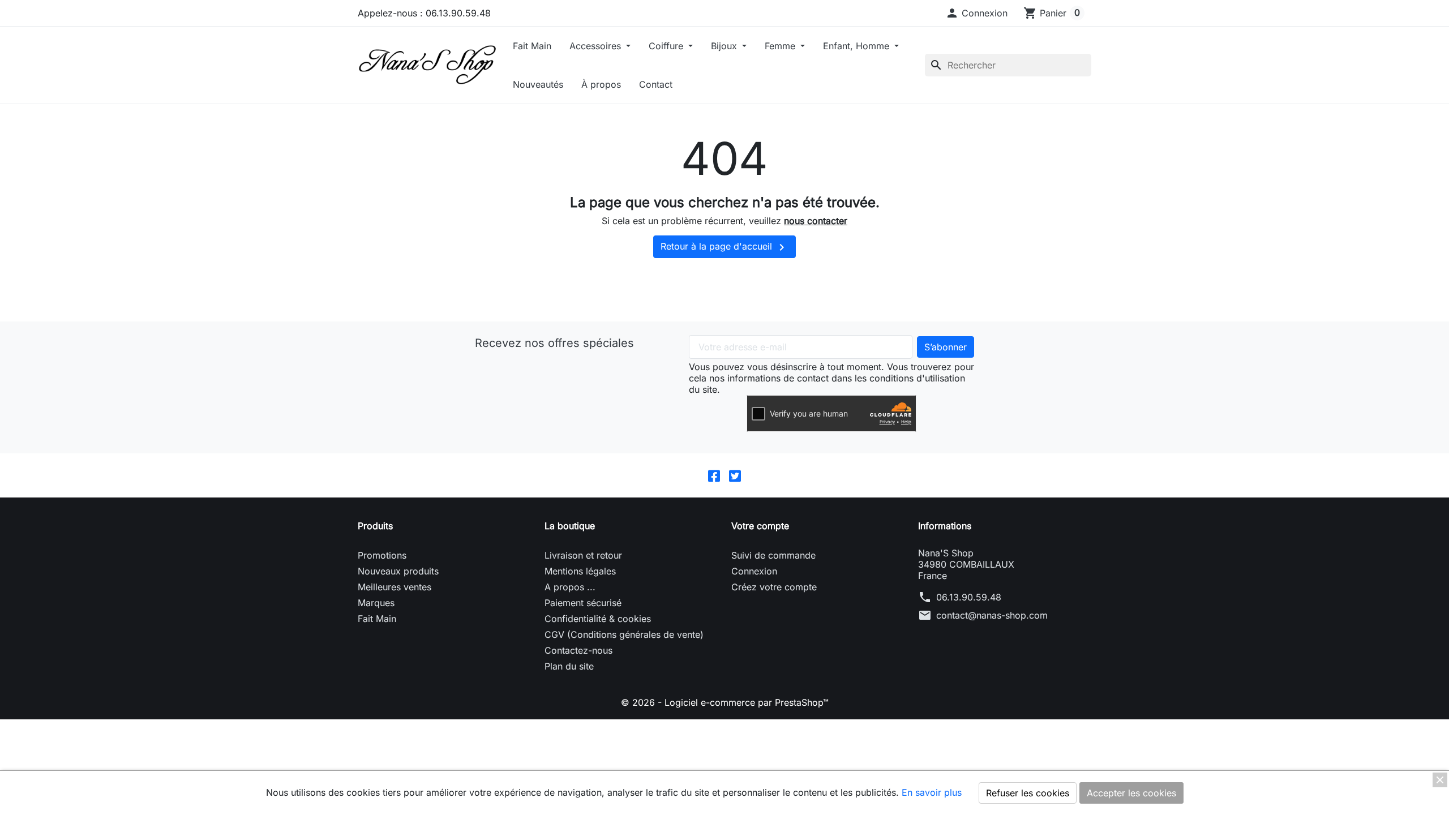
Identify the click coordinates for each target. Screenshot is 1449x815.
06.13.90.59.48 (968, 597)
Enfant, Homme (857, 46)
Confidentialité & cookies (598, 618)
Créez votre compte (774, 587)
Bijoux (725, 46)
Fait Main (532, 46)
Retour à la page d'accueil (724, 247)
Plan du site (569, 666)
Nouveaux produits (398, 571)
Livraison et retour (583, 555)
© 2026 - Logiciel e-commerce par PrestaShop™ (725, 702)
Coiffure (667, 46)
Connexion (754, 571)
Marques (376, 602)
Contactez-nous (578, 650)
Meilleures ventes (394, 587)
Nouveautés (538, 84)
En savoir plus (932, 792)
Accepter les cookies (1131, 793)
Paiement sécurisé (583, 602)
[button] (976, 13)
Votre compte (760, 525)
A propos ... (570, 587)
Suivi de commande (773, 555)
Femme (781, 46)
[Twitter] (735, 475)
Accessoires (596, 46)
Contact (655, 84)
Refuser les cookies (1027, 793)
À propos (601, 84)
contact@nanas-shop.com (992, 615)
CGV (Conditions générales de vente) (624, 634)
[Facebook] (714, 475)
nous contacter (815, 220)
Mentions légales (580, 571)
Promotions (382, 555)
